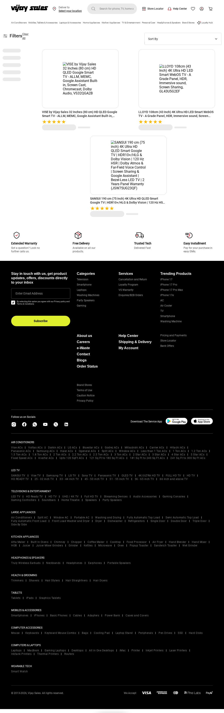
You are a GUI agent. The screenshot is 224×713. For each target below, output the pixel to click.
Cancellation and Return (133, 279)
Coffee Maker (96, 542)
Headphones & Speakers (168, 22)
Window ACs (127, 451)
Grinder (73, 545)
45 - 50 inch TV (94, 479)
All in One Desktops (101, 650)
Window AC (61, 517)
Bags (85, 633)
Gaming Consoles (174, 496)
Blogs (82, 360)
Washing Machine (171, 321)
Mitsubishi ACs (134, 447)
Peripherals (145, 633)
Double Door (179, 521)
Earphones (95, 563)
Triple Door (199, 521)
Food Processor (137, 542)
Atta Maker (18, 542)
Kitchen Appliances (111, 22)
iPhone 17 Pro (168, 284)
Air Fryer (157, 542)
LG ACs (72, 447)
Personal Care (148, 22)
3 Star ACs (159, 454)
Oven (121, 545)
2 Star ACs (140, 454)
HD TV (191, 475)
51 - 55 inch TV (119, 479)
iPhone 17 (166, 279)
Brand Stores (188, 22)
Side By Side (19, 524)
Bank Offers (167, 345)
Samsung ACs (46, 451)
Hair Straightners (77, 580)
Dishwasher (115, 521)
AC (162, 300)
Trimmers (17, 580)
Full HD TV (91, 496)
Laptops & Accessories (70, 22)
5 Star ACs (197, 454)
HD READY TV (20, 479)
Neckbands (53, 563)
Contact (83, 354)
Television (82, 279)
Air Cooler (166, 305)
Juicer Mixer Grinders (49, 545)
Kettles (88, 545)
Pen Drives (165, 633)
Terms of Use (84, 390)
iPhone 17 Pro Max (171, 289)
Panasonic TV (107, 475)
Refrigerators (136, 521)
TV (162, 310)
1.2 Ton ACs (199, 451)
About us (84, 336)
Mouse (15, 633)
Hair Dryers (100, 580)
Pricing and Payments (173, 335)
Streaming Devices (116, 496)
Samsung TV (54, 475)
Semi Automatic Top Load (182, 517)
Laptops (81, 289)
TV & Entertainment (131, 22)
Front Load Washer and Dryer (71, 521)
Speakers (91, 500)
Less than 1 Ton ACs (154, 451)
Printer (135, 650)
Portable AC (82, 517)
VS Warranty (126, 289)
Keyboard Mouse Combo (60, 633)
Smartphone (84, 284)
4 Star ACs (178, 454)
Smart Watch (19, 671)
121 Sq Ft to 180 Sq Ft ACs (106, 458)
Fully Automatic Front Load (28, 521)
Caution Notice (85, 395)
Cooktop (115, 542)
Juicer (26, 545)
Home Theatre (70, 500)
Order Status (87, 366)
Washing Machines (88, 295)
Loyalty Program (128, 284)
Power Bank (112, 615)
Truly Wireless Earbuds (25, 563)
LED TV (15, 496)
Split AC (43, 517)
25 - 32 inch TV (44, 479)
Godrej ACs (112, 447)
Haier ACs (66, 451)
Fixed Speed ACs (22, 458)
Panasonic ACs (21, 451)
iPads (30, 598)
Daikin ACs (55, 447)
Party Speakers (85, 300)
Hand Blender (177, 542)
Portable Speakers (119, 563)
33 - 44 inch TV (69, 479)
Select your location (70, 10)
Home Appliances (91, 22)
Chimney (59, 542)
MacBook (33, 650)
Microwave (105, 545)
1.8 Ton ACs (40, 454)
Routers (69, 653)
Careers (83, 342)
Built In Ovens (39, 542)
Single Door (157, 521)
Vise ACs (17, 447)
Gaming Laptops (55, 650)
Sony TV (87, 475)
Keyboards (32, 633)
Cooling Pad (102, 633)
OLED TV (127, 475)
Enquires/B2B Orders (131, 295)
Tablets (16, 598)
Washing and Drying (108, 517)
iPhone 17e (167, 295)
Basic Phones (58, 615)
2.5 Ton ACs (101, 454)
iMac (123, 650)
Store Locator (155, 8)
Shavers (34, 580)
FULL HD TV (173, 475)
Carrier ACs (157, 447)
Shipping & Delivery (135, 342)
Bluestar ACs (91, 447)
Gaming (81, 305)
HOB (14, 545)
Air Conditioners (19, 22)
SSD (180, 633)
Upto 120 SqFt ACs (72, 458)
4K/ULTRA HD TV (149, 475)
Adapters (93, 615)
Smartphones (19, 615)
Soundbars (49, 500)
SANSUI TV (18, 475)
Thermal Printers (48, 653)
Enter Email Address (29, 293)
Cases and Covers (137, 615)
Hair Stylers (52, 580)
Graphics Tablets (50, 598)
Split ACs (108, 451)
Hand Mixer (199, 542)
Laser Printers (178, 650)
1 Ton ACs (179, 451)
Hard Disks (196, 633)
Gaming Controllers (23, 500)
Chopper (76, 542)
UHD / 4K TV (70, 496)
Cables (77, 615)
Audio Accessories (145, 496)
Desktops (77, 650)
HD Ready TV (34, 496)
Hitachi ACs (177, 447)
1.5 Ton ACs (19, 454)
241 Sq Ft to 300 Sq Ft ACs (187, 458)
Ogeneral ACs (87, 451)
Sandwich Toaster (165, 545)
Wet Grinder (190, 545)
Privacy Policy (85, 400)
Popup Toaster (139, 545)
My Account (128, 348)
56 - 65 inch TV (144, 479)
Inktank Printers (21, 653)
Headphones (74, 563)
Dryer (98, 521)
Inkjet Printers (155, 650)
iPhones (39, 615)
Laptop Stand (124, 633)
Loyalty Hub (207, 22)
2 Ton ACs (59, 454)
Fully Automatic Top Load (143, 517)
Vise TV (36, 475)
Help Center (180, 8)
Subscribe (41, 321)
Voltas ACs (35, 447)
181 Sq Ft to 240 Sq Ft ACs (147, 458)
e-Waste (83, 348)
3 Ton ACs (121, 454)
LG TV (72, 475)
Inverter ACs (46, 458)
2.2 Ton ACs (80, 454)
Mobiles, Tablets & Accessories (43, 22)
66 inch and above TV (174, 479)
